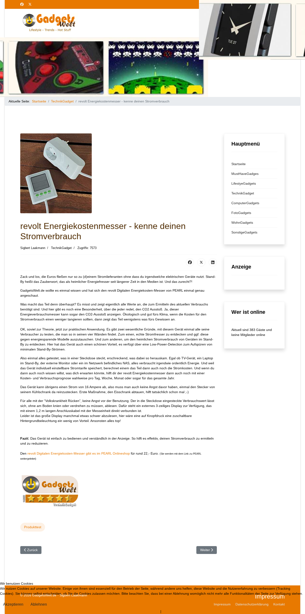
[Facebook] (22, 4)
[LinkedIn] (213, 262)
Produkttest (32, 527)
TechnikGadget (242, 193)
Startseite (238, 164)
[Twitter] (30, 4)
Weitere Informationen (142, 611)
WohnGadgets (242, 222)
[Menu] (282, 23)
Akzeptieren (13, 604)
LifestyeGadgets (243, 183)
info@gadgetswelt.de (268, 4)
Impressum (170, 611)
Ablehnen (38, 604)
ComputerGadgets (245, 203)
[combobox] (246, 23)
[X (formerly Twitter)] (201, 262)
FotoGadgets (241, 213)
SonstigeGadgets (244, 232)
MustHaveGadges (245, 174)
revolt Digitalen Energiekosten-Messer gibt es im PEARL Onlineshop (79, 453)
